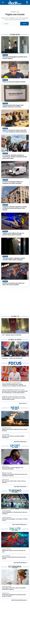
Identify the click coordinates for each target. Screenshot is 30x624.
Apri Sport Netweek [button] (20, 486)
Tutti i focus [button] (22, 403)
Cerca (24, 23)
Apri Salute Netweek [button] (20, 562)
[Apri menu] (2, 2)
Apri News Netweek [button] (20, 441)
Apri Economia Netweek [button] (19, 600)
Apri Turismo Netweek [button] (19, 524)
